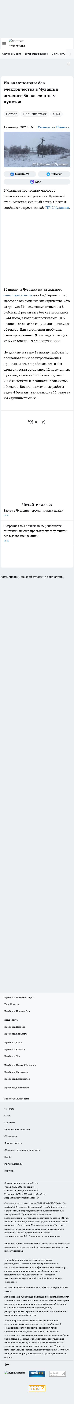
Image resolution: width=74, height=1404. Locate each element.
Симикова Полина (53, 127)
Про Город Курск (13, 1042)
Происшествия (35, 114)
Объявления (10, 1136)
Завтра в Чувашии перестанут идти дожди (33, 513)
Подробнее (11, 1281)
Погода (11, 114)
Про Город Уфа (12, 1056)
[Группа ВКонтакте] (20, 174)
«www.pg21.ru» (30, 1183)
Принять (61, 64)
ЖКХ (56, 114)
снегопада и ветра (18, 295)
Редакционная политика (17, 1129)
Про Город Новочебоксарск (19, 997)
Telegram (9, 1108)
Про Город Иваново (14, 1026)
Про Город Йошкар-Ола (17, 1011)
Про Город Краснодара (16, 1087)
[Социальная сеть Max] (37, 182)
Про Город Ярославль (16, 1033)
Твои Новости (11, 1004)
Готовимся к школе (36, 53)
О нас (7, 1115)
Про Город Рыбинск (14, 1049)
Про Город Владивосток (17, 1078)
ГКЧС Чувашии (57, 207)
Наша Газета (11, 1019)
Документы (58, 53)
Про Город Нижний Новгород (20, 1065)
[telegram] (44, 422)
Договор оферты (13, 1143)
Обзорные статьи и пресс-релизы (22, 1150)
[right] (70, 54)
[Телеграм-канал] (54, 174)
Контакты (9, 1122)
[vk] (31, 422)
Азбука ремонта (11, 53)
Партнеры (9, 1170)
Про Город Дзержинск (16, 1072)
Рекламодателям (13, 1163)
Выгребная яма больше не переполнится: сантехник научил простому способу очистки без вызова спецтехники (36, 533)
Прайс (7, 1156)
